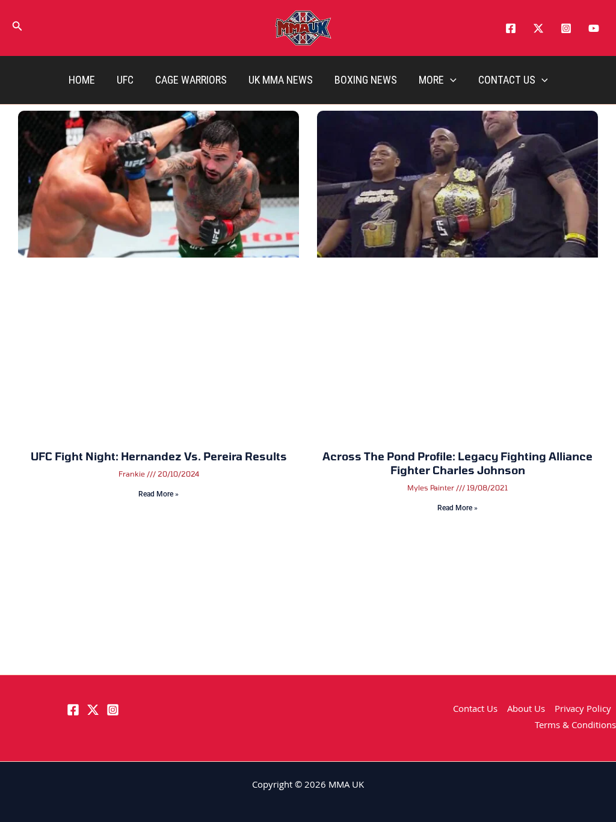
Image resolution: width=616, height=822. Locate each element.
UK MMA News (280, 79)
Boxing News (365, 79)
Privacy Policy (583, 710)
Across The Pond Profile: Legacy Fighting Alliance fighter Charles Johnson (457, 463)
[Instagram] (566, 28)
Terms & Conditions (575, 726)
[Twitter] (538, 28)
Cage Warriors (191, 79)
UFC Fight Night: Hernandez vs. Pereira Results (159, 456)
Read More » (158, 494)
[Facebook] (510, 28)
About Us (526, 710)
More (431, 79)
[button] (17, 28)
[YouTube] (594, 28)
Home (82, 79)
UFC (125, 79)
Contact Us (506, 79)
